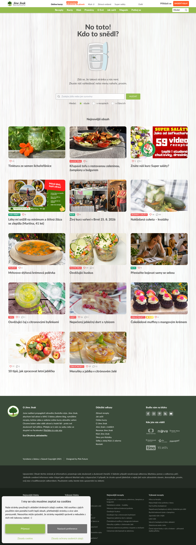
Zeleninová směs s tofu (157, 525)
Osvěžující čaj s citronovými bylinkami (121, 515)
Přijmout (25, 529)
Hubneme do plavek (75, 4)
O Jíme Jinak (101, 424)
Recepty (59, 10)
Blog (72, 214)
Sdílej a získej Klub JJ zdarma (108, 441)
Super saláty (120, 4)
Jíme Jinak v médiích (105, 427)
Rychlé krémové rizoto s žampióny (161, 512)
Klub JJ (91, 4)
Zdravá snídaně (104, 4)
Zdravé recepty (138, 317)
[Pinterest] (159, 414)
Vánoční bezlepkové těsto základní (162, 522)
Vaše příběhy (14, 214)
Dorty (73, 317)
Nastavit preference (67, 529)
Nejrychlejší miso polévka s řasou (161, 503)
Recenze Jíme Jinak (104, 431)
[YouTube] (171, 414)
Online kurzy (101, 420)
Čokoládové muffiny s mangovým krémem (122, 521)
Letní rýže (152, 519)
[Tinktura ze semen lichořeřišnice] (36, 142)
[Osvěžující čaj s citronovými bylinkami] (36, 298)
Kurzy (70, 10)
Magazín (123, 10)
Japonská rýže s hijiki (156, 516)
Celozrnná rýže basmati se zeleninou (120, 531)
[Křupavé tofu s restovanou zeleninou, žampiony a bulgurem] (98, 142)
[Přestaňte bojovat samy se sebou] (159, 249)
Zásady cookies (25, 538)
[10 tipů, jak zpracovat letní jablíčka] (36, 348)
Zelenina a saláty (139, 214)
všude (86, 103)
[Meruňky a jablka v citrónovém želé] (98, 348)
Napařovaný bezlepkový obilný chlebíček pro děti (167, 509)
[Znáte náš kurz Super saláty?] (159, 142)
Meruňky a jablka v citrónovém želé (120, 524)
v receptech (102, 103)
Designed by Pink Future (77, 459)
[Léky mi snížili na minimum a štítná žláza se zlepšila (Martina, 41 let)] (36, 196)
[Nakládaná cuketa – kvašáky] (159, 196)
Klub (78, 10)
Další (140, 4)
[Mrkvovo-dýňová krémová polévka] (36, 249)
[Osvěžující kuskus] (98, 249)
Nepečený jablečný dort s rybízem (119, 518)
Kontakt (99, 444)
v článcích (121, 103)
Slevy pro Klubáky (104, 437)
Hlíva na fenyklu (155, 499)
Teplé (11, 317)
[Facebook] (148, 414)
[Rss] (165, 414)
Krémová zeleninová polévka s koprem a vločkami (125, 528)
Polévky (12, 268)
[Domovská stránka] (16, 4)
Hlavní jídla (75, 161)
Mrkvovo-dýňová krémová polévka (120, 508)
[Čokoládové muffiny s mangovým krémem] (159, 298)
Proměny (89, 10)
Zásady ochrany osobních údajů (67, 538)
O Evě (100, 10)
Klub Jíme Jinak (102, 434)
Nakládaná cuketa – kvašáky (117, 505)
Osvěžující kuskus (113, 511)
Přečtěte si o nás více (53, 431)
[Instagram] (154, 414)
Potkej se (136, 10)
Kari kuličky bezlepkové (157, 506)
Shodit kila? (181, 4)
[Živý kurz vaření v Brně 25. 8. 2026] (98, 196)
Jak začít (111, 10)
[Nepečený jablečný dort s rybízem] (98, 298)
